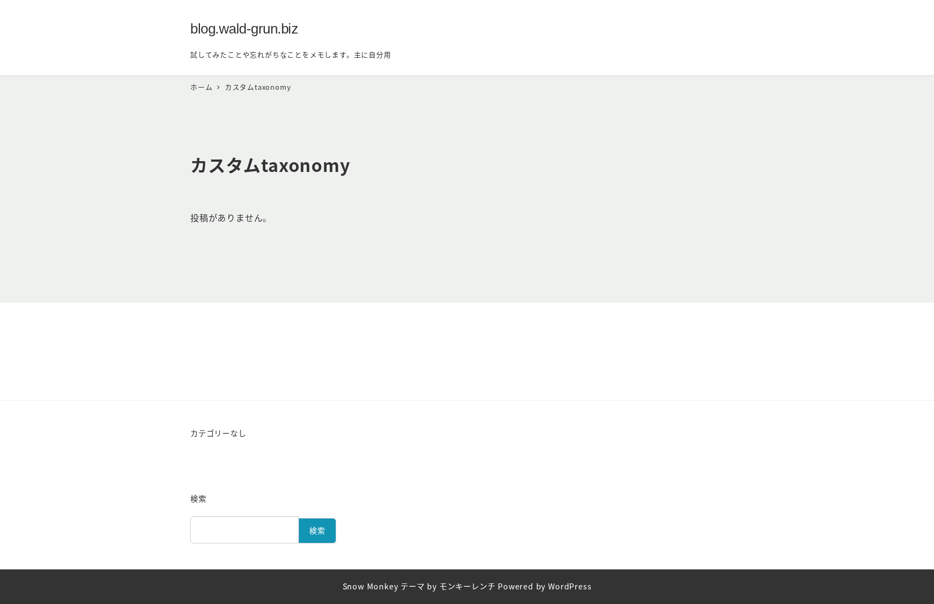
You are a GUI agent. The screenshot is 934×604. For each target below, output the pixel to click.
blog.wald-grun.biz (244, 28)
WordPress (569, 586)
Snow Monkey (370, 586)
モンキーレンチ (467, 586)
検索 (198, 498)
